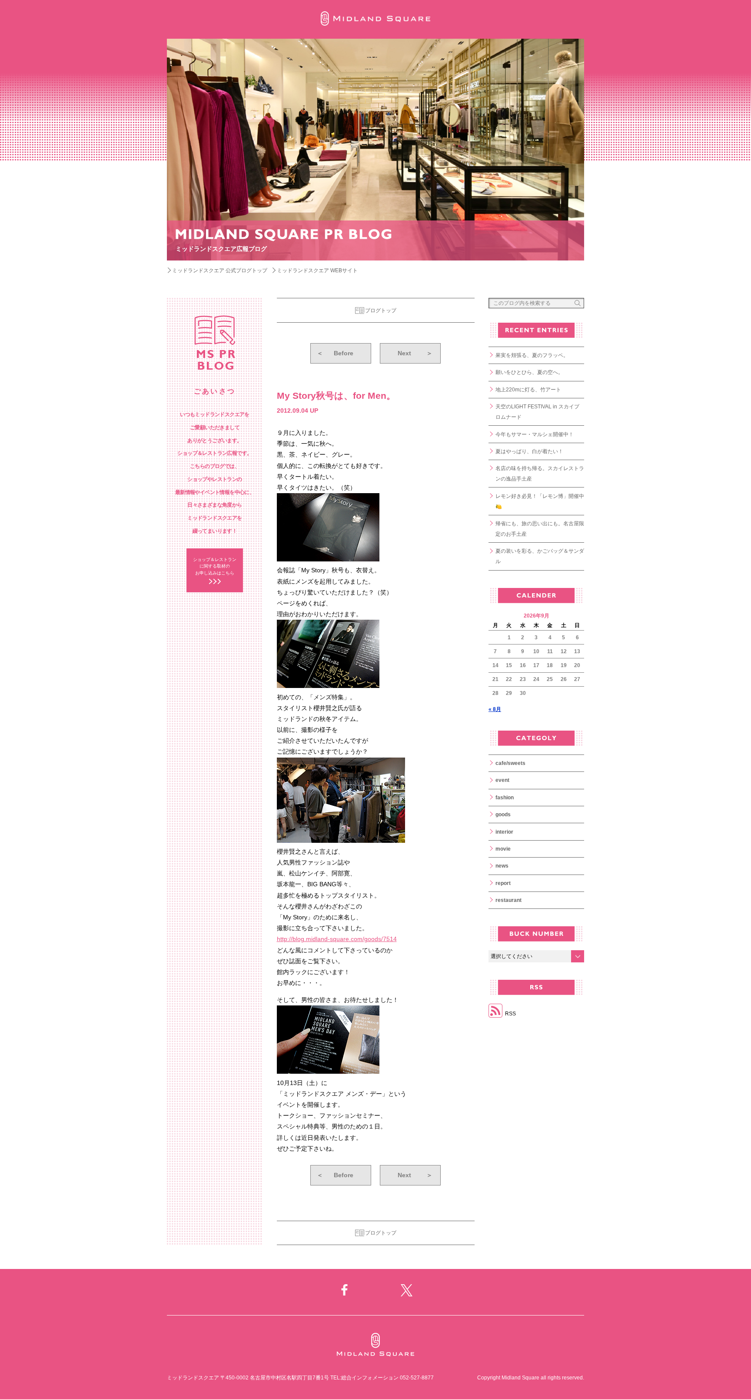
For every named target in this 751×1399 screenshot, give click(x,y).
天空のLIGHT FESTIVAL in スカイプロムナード (537, 412)
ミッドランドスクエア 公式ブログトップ (219, 270)
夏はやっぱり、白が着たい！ (529, 451)
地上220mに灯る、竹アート (528, 390)
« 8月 (494, 709)
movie (503, 849)
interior (504, 832)
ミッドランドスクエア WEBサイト (317, 270)
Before (335, 353)
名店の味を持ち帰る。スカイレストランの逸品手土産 (539, 473)
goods (503, 814)
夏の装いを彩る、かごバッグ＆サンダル (539, 556)
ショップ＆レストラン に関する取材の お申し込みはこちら (214, 566)
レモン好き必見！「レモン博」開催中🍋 (539, 501)
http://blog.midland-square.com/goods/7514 (337, 938)
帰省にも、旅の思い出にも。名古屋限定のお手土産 (539, 529)
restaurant (508, 900)
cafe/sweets (510, 763)
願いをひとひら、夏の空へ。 (529, 372)
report (503, 883)
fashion (504, 798)
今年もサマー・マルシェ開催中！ (534, 434)
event (502, 780)
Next (415, 353)
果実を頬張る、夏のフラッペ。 (531, 355)
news (501, 866)
